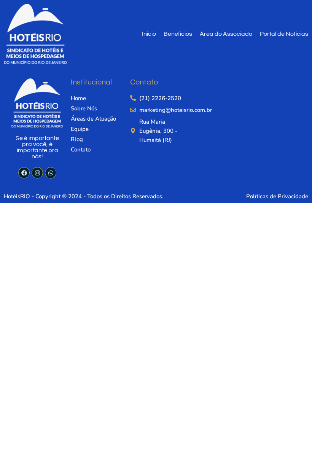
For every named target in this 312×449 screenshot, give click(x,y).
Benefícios (178, 34)
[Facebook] (24, 172)
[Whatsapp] (50, 172)
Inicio (149, 34)
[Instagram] (37, 172)
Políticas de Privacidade (277, 196)
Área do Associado (226, 34)
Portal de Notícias (284, 34)
